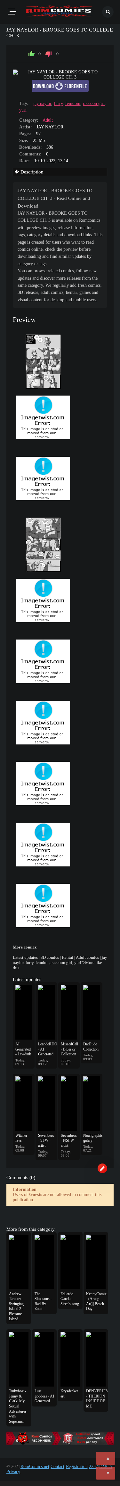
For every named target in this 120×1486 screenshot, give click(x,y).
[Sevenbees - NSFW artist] (69, 1103)
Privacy (13, 1471)
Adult (48, 120)
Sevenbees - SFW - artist (46, 1140)
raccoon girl (94, 103)
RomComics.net (34, 1466)
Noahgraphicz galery (91, 1138)
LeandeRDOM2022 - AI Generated (46, 1049)
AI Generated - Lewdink (23, 1049)
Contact (57, 1466)
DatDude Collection (91, 1046)
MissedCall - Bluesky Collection (69, 1049)
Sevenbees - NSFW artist (69, 1140)
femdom (72, 103)
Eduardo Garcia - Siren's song (69, 1299)
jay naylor (42, 103)
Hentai (67, 957)
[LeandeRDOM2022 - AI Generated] (46, 1012)
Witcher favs (21, 1138)
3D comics (50, 957)
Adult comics (87, 957)
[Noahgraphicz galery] (91, 1103)
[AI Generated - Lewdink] (23, 1012)
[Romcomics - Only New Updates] (59, 12)
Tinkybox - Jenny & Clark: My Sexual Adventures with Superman (18, 1406)
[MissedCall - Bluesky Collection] (69, 1012)
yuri (23, 110)
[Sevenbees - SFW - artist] (46, 1103)
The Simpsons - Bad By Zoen (43, 1301)
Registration (77, 1466)
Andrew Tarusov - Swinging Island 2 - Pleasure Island (16, 1306)
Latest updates (25, 957)
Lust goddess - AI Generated (44, 1396)
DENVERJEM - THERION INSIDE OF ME (96, 1398)
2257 (93, 1466)
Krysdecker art (69, 1393)
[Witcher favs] (23, 1103)
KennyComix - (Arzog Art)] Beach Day (96, 1301)
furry (58, 103)
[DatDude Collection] (91, 1012)
